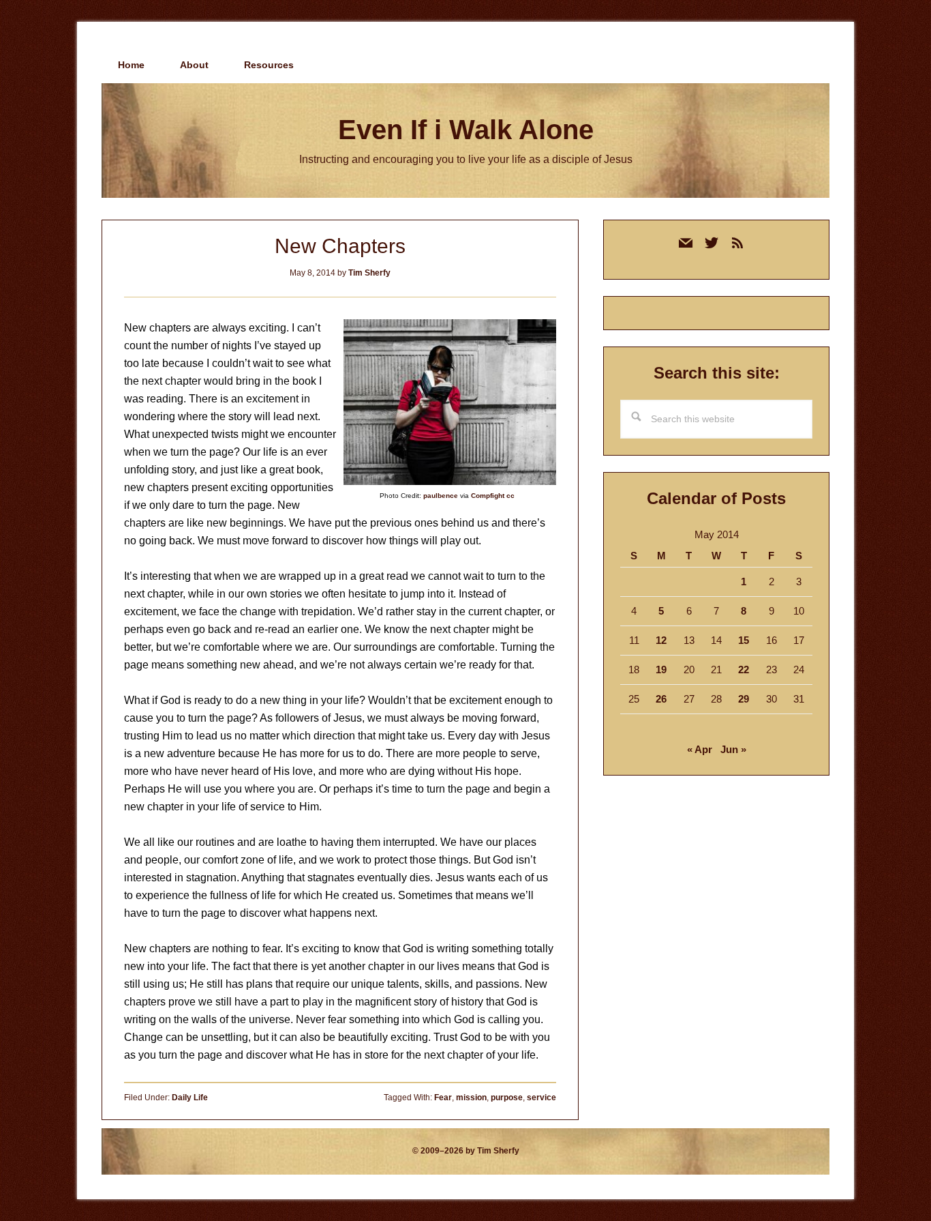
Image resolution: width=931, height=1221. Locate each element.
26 (661, 699)
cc (510, 495)
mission (471, 1097)
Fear (443, 1097)
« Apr (699, 749)
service (541, 1097)
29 (743, 699)
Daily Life (190, 1097)
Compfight (487, 495)
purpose (507, 1097)
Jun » (733, 749)
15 (743, 640)
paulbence (440, 495)
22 (743, 669)
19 (661, 669)
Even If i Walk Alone (466, 130)
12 (661, 640)
